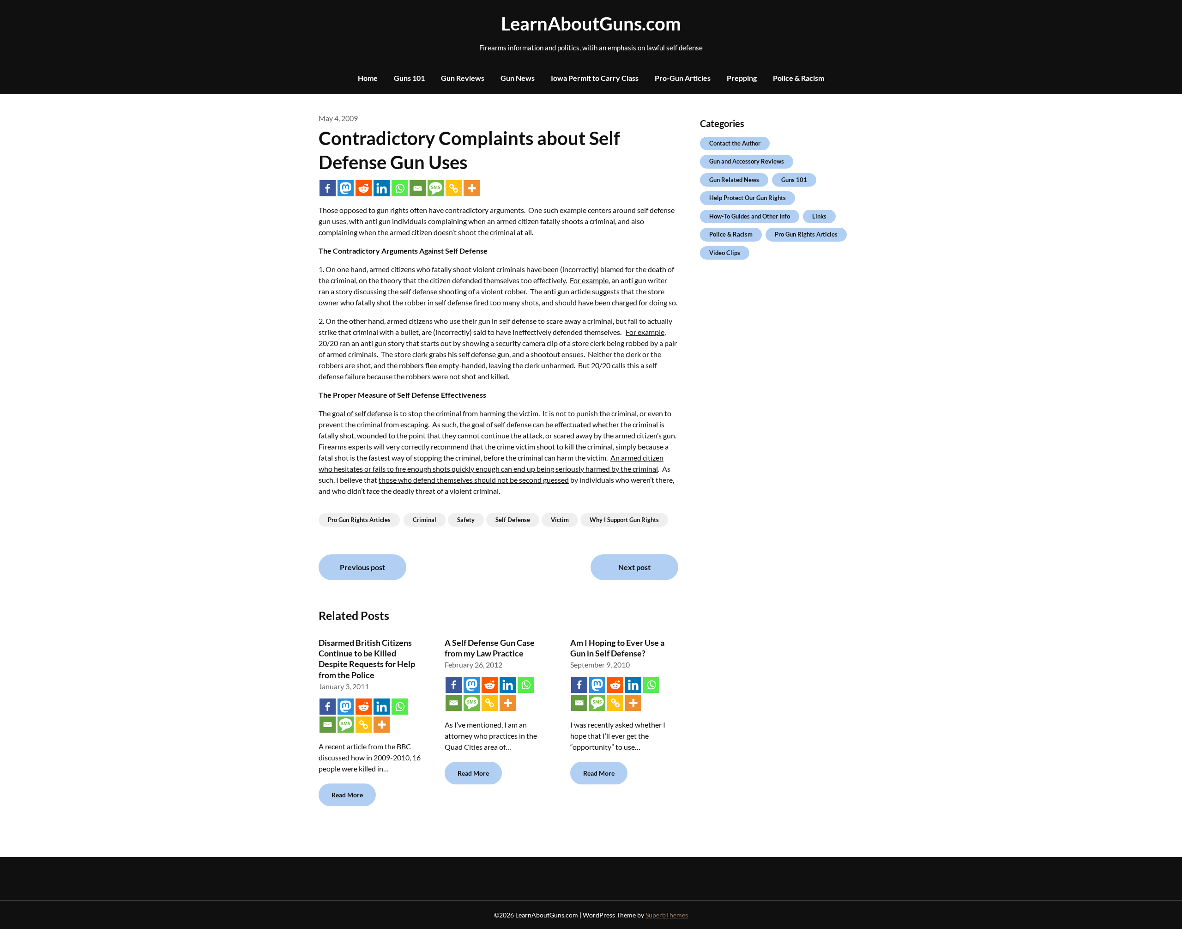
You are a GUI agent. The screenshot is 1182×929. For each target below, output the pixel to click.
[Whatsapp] (400, 188)
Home (368, 77)
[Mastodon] (346, 188)
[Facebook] (328, 188)
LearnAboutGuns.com (591, 23)
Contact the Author (734, 143)
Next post (634, 567)
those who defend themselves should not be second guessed (474, 479)
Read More (347, 795)
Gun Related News (734, 179)
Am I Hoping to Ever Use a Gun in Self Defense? (617, 648)
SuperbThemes (666, 915)
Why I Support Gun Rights (624, 519)
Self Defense (512, 519)
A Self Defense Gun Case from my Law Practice (490, 648)
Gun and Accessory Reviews (746, 161)
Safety (466, 519)
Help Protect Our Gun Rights (747, 197)
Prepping (742, 77)
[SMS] (436, 188)
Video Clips (724, 252)
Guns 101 (409, 77)
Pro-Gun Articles (683, 77)
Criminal (424, 519)
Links (819, 216)
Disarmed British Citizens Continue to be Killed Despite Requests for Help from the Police (367, 659)
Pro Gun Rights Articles (359, 519)
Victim (560, 519)
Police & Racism (798, 77)
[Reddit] (364, 188)
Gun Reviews (462, 77)
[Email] (418, 188)
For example (589, 280)
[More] (472, 188)
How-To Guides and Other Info (749, 216)
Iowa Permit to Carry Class (595, 77)
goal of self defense (362, 413)
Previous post (362, 567)
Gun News (518, 77)
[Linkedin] (382, 188)
